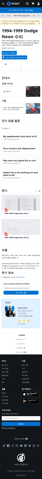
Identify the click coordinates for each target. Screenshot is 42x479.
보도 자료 (25, 365)
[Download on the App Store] (30, 394)
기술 (4, 100)
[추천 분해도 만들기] (28, 321)
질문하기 (6, 127)
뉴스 (23, 368)
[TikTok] (4, 445)
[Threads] (34, 445)
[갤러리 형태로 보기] (39, 190)
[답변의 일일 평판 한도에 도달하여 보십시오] (19, 321)
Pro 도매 (25, 375)
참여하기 (25, 372)
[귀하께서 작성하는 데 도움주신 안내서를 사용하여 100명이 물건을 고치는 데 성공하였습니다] (24, 321)
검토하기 (32, 23)
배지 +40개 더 (22, 324)
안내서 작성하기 (10, 53)
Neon (9, 16)
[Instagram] (17, 445)
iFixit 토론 (5, 372)
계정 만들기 (29, 10)
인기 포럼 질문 (11, 121)
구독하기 (21, 424)
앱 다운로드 (26, 389)
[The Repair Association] (38, 445)
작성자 (8, 302)
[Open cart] (33, 4)
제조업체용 (25, 382)
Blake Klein (11, 48)
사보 (3, 379)
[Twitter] (12, 445)
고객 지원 (5, 368)
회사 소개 (5, 365)
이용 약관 (5, 400)
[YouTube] (21, 445)
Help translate (19, 439)
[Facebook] (8, 445)
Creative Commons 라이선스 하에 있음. (21, 471)
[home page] (13, 4)
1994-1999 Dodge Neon (21, 16)
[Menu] (3, 4)
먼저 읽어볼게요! (9, 428)
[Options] (3, 15)
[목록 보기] (36, 190)
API (3, 382)
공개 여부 (5, 396)
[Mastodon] (25, 445)
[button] (27, 4)
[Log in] (38, 4)
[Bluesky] (30, 446)
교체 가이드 (7, 83)
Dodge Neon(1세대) (18, 277)
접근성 (4, 393)
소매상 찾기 (26, 379)
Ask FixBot (19, 293)
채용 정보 (5, 375)
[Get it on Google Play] (30, 401)
